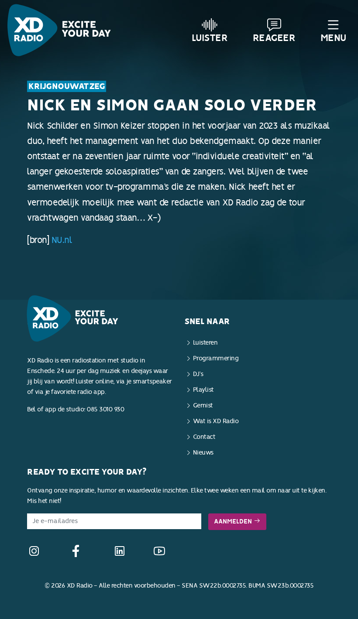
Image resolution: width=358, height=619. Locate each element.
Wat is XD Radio (216, 421)
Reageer (274, 37)
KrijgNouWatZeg (66, 86)
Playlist (203, 390)
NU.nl (62, 240)
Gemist (203, 405)
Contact (204, 437)
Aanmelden (234, 521)
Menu (333, 37)
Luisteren (205, 343)
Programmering (216, 358)
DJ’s (198, 374)
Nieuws (203, 452)
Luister (210, 37)
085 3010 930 (105, 409)
